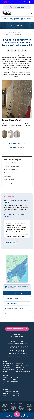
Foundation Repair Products (11, 166)
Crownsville (23, 227)
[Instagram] (21, 351)
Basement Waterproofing (8, 363)
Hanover (8, 236)
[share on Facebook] (8, 50)
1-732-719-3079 (17, 341)
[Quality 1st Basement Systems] (6, 13)
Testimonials (16, 395)
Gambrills (15, 232)
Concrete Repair (6, 367)
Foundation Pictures (9, 173)
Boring (14, 223)
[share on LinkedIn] (15, 50)
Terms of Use (18, 353)
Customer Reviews (7, 391)
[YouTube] (13, 351)
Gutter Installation (20, 367)
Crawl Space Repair (20, 363)
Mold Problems (19, 369)
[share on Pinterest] (18, 50)
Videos (4, 395)
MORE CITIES (10, 243)
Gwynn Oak (9, 234)
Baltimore (8, 223)
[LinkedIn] (19, 351)
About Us (4, 377)
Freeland (8, 232)
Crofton (16, 227)
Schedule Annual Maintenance (23, 371)
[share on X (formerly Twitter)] (12, 50)
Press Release (6, 381)
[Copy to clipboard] (25, 50)
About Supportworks (9, 179)
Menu (30, 13)
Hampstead (24, 234)
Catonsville (20, 225)
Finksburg (9, 229)
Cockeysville (9, 227)
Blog (4, 383)
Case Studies (7, 176)
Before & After (16, 391)
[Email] (22, 50)
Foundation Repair (12, 160)
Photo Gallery (8, 183)
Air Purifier (5, 371)
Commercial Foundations (8, 369)
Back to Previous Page (18, 143)
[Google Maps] (17, 351)
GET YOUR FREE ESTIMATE (16, 329)
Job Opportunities (15, 381)
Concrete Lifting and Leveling (22, 365)
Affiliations (13, 385)
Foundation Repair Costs (11, 169)
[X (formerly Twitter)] (10, 351)
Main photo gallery (18, 147)
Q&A (4, 379)
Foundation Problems (10, 162)
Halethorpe (17, 234)
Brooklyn (8, 225)
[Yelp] (24, 351)
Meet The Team (14, 377)
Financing (13, 379)
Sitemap (25, 353)
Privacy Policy (10, 353)
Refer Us (4, 385)
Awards (12, 383)
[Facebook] (15, 351)
